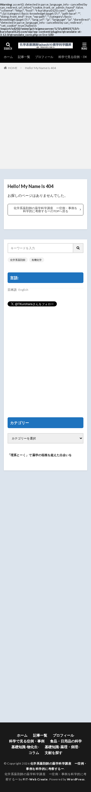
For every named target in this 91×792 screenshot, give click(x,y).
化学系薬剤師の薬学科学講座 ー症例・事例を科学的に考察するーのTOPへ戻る (45, 209)
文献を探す (53, 752)
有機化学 (37, 259)
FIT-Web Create (35, 779)
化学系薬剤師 (17, 259)
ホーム (8, 57)
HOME (12, 68)
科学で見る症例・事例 (73, 57)
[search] (78, 248)
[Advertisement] (45, 118)
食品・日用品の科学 (66, 741)
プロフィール (44, 57)
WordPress (76, 779)
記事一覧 (24, 57)
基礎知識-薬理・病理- (62, 747)
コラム (34, 752)
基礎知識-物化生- (25, 747)
